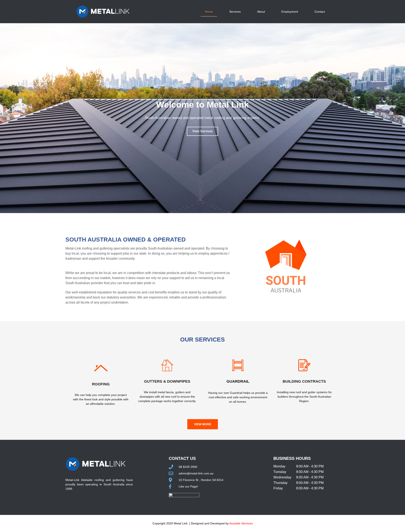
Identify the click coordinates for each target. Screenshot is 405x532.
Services (235, 11)
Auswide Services (241, 523)
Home (209, 11)
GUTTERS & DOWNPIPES (167, 381)
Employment (289, 11)
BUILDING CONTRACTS (304, 381)
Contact (320, 11)
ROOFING (101, 384)
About (261, 11)
